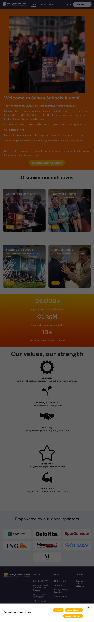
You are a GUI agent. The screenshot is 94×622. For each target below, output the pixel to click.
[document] (47, 613)
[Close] (88, 607)
